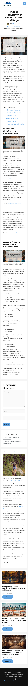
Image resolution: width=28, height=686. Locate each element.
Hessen (5, 522)
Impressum (21, 681)
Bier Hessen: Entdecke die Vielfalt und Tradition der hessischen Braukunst (12, 652)
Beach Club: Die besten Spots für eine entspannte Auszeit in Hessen (14, 620)
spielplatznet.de (12, 179)
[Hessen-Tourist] (7, 3)
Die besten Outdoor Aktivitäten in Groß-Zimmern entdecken (13, 588)
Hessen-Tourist (10, 679)
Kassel (4, 508)
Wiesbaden (12, 508)
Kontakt (18, 679)
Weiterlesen (8, 597)
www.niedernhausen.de (14, 203)
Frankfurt (21, 506)
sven (3, 593)
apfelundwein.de (12, 233)
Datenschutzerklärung (10, 681)
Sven (15, 452)
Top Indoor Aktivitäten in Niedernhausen (11, 438)
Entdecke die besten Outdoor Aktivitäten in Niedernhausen (14, 113)
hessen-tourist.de (15, 481)
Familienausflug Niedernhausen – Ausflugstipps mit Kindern (16, 121)
